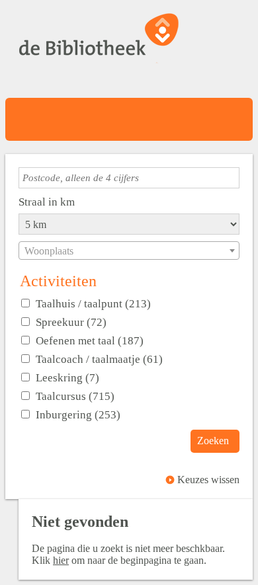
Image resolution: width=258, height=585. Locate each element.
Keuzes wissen (208, 479)
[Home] (99, 43)
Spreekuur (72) (71, 322)
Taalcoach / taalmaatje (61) (99, 359)
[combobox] (129, 250)
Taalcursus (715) (75, 396)
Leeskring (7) (67, 377)
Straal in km (47, 201)
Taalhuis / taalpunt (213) (93, 303)
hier (61, 560)
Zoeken (213, 440)
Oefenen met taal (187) (90, 340)
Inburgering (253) (78, 414)
